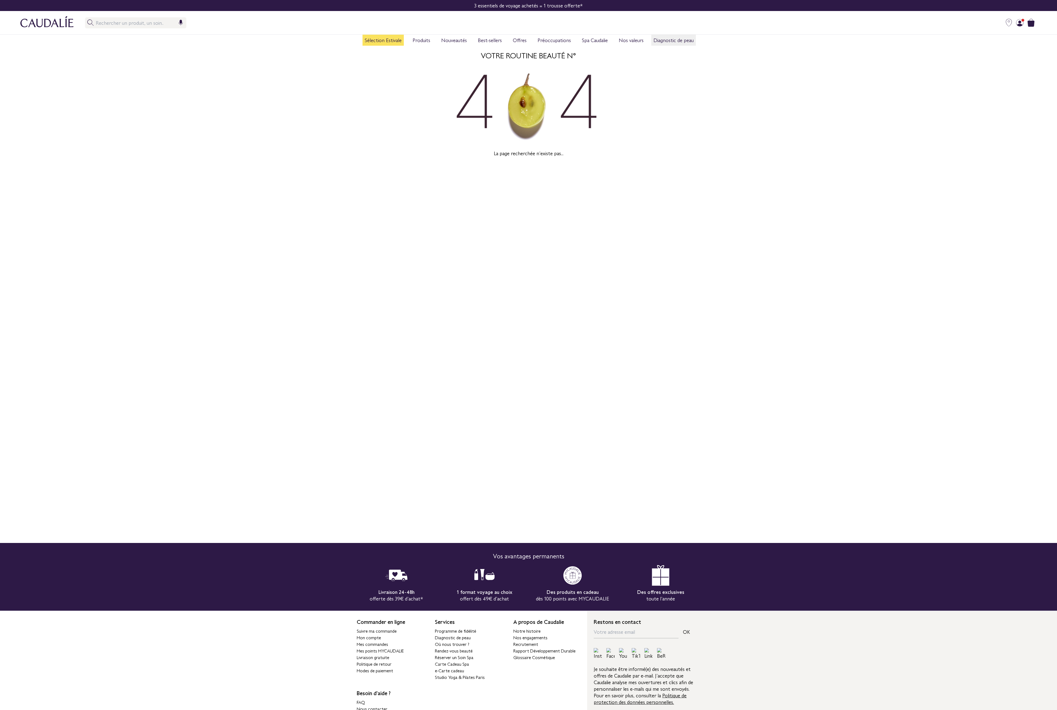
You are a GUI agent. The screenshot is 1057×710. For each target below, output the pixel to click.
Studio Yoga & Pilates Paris (460, 677)
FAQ (361, 702)
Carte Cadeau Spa (452, 664)
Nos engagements (530, 637)
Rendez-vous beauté (454, 650)
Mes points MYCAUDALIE (380, 650)
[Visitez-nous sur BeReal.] (661, 653)
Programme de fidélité (455, 630)
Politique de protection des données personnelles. (640, 698)
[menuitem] (383, 40)
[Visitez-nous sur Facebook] (610, 653)
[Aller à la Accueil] (41, 22)
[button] (383, 40)
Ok (686, 632)
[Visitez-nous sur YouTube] (623, 653)
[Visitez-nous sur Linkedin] (648, 653)
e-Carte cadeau (449, 670)
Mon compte (369, 637)
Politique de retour (374, 664)
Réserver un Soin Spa (454, 657)
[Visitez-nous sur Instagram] (598, 653)
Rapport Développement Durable (544, 650)
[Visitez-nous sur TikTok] (636, 653)
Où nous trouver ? (452, 644)
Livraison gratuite (373, 657)
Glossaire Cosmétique (534, 657)
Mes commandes (372, 644)
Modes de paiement (375, 670)
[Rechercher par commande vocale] (180, 22)
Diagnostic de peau (453, 637)
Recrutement (525, 644)
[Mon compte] (1019, 23)
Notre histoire (527, 630)
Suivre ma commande (377, 630)
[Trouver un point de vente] (1008, 23)
